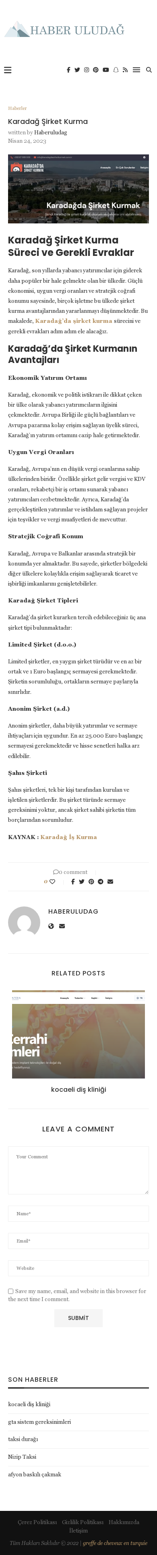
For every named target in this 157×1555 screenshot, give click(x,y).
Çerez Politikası (37, 1522)
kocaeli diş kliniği (78, 1089)
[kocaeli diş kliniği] (78, 1034)
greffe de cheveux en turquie (115, 1543)
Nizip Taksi (22, 1457)
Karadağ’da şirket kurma (73, 321)
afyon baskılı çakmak (34, 1474)
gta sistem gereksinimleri (39, 1422)
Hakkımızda (124, 1522)
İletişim (78, 1530)
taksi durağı (23, 1439)
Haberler (17, 108)
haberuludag (50, 132)
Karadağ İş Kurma (68, 837)
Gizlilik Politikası (82, 1522)
